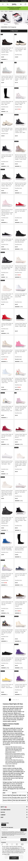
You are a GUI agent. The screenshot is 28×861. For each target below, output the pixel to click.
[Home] (14, 4)
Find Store (23, 839)
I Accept (14, 858)
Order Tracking (5, 1)
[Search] (7, 4)
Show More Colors (4, 54)
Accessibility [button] (23, 1)
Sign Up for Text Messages (7, 827)
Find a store (4, 837)
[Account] (21, 4)
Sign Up (3, 824)
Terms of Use (18, 833)
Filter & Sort (14, 31)
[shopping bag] (25, 4)
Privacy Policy (24, 833)
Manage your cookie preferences (13, 848)
